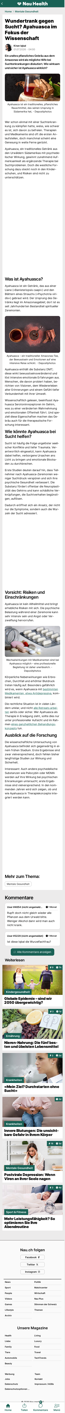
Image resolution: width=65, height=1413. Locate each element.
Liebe (7, 1341)
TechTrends (40, 1358)
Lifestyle (9, 1310)
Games (8, 1304)
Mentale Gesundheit (26, 11)
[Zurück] (2, 3)
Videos (8, 1298)
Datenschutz (11, 1384)
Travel (37, 1352)
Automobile (11, 1358)
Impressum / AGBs (44, 1384)
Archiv (8, 1315)
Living (37, 1335)
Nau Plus (38, 1298)
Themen (38, 1310)
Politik (37, 1282)
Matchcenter (40, 1287)
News (8, 1282)
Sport (8, 1287)
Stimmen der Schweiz (45, 1304)
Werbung (9, 1374)
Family (8, 1346)
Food (36, 1346)
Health (8, 1335)
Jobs (7, 1379)
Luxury (38, 1341)
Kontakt (38, 1379)
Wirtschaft (39, 1293)
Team (37, 1374)
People (8, 1293)
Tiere (7, 1352)
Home (8, 11)
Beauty (8, 1363)
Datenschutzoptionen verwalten (18, 1389)
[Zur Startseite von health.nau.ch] (32, 3)
